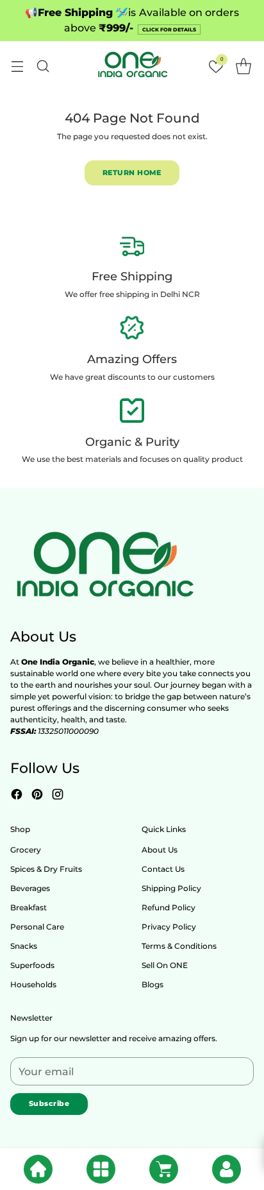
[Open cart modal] (243, 66)
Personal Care (37, 926)
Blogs (152, 984)
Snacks (23, 946)
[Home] (38, 1169)
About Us (159, 849)
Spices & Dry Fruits (46, 869)
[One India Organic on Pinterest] (37, 795)
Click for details (169, 29)
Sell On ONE (165, 965)
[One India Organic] (132, 66)
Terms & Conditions (179, 946)
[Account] (226, 1169)
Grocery (25, 849)
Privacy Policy (169, 926)
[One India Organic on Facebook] (16, 795)
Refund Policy (168, 907)
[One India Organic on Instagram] (57, 795)
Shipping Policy (171, 888)
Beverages (30, 888)
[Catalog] (101, 1169)
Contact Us (163, 869)
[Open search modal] (42, 66)
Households (33, 984)
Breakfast (28, 907)
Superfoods (32, 965)
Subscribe (49, 1103)
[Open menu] (17, 66)
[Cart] (163, 1169)
